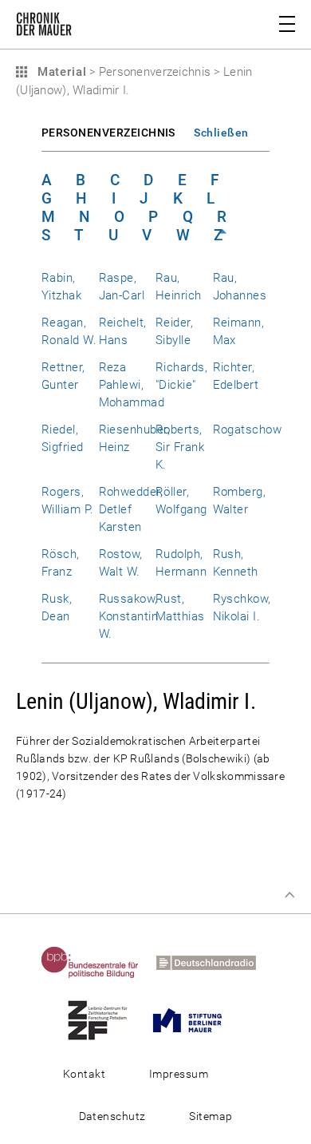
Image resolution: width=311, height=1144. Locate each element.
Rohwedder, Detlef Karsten (131, 509)
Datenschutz (112, 1116)
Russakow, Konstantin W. (129, 616)
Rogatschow (247, 429)
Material (59, 72)
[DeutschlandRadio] (213, 962)
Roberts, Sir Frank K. (180, 447)
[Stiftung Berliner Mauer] (194, 1019)
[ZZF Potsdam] (105, 1019)
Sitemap (210, 1116)
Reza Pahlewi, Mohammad (132, 385)
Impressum (178, 1073)
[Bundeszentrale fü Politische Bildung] (97, 962)
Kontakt (84, 1073)
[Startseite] (44, 27)
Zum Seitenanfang (289, 895)
